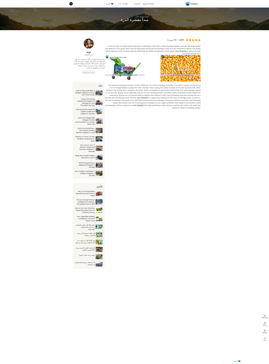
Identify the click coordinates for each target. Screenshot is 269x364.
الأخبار (136, 17)
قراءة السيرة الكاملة (88, 72)
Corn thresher (181, 51)
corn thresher (142, 98)
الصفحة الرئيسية (148, 4)
